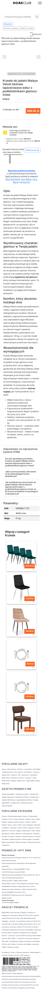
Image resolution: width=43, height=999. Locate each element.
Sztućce (27, 822)
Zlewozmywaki (26, 839)
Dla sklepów (5, 952)
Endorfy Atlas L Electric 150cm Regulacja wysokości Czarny (20, 883)
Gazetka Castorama (8, 797)
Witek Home (5, 778)
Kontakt (10, 955)
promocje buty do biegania (16, 988)
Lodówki (37, 836)
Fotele (19, 828)
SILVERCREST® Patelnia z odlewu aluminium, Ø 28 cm (18, 886)
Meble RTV (5, 831)
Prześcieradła (32, 816)
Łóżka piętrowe (27, 833)
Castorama (25, 775)
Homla (4, 769)
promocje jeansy (24, 982)
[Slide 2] (21, 73)
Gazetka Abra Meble (8, 794)
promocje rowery (13, 985)
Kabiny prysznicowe (34, 842)
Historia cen (31, 150)
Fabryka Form (6, 775)
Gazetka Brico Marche (22, 797)
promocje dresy (30, 988)
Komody (12, 831)
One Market (33, 775)
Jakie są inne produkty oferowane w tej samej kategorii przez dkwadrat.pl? (20, 473)
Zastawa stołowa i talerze (16, 822)
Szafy (20, 825)
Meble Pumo (21, 781)
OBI (19, 775)
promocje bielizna (14, 979)
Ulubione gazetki (7, 806)
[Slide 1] (17, 73)
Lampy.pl (36, 772)
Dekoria (14, 775)
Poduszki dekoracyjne (14, 816)
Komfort (26, 182)
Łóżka (12, 833)
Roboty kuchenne (27, 836)
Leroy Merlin (28, 769)
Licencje (4, 955)
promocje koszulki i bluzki (10, 982)
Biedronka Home (8, 772)
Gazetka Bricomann (27, 803)
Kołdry (25, 816)
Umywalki (36, 839)
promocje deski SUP (25, 985)
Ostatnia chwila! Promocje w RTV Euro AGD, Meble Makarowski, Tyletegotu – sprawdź (20, 918)
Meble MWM (30, 781)
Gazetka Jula (34, 797)
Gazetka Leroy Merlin (22, 794)
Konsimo (21, 778)
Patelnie (4, 825)
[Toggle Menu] (40, 3)
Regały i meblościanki (23, 831)
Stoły (33, 831)
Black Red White (13, 179)
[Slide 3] (26, 73)
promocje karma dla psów (20, 976)
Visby (34, 778)
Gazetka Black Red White (24, 800)
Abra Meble (26, 179)
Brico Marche (19, 772)
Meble (22, 28)
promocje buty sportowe (28, 979)
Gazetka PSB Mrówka (8, 800)
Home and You (11, 769)
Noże (9, 825)
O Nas (13, 952)
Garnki (34, 822)
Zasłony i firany (30, 819)
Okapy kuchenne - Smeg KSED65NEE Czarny (16, 869)
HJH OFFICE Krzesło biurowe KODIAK (13, 872)
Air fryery (11, 836)
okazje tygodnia (17, 973)
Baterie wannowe (21, 842)
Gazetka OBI (34, 794)
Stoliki (37, 828)
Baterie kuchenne (15, 839)
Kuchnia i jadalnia (11, 28)
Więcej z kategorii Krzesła (17, 533)
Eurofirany (14, 778)
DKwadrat (8, 24)
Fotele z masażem (28, 828)
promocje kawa (6, 976)
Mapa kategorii (35, 952)
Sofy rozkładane (28, 825)
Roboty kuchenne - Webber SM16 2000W (14, 881)
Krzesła (30, 28)
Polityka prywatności (22, 952)
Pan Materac (28, 772)
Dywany (21, 819)
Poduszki (5, 819)
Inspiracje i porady (13, 947)
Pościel (4, 816)
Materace (18, 833)
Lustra (15, 825)
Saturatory (6, 845)
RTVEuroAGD (6, 781)
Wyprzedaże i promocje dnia (10, 912)
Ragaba (13, 781)
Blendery (18, 836)
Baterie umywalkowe (8, 842)
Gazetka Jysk (15, 803)
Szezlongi (13, 828)
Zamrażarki (5, 839)
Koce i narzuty (13, 819)
